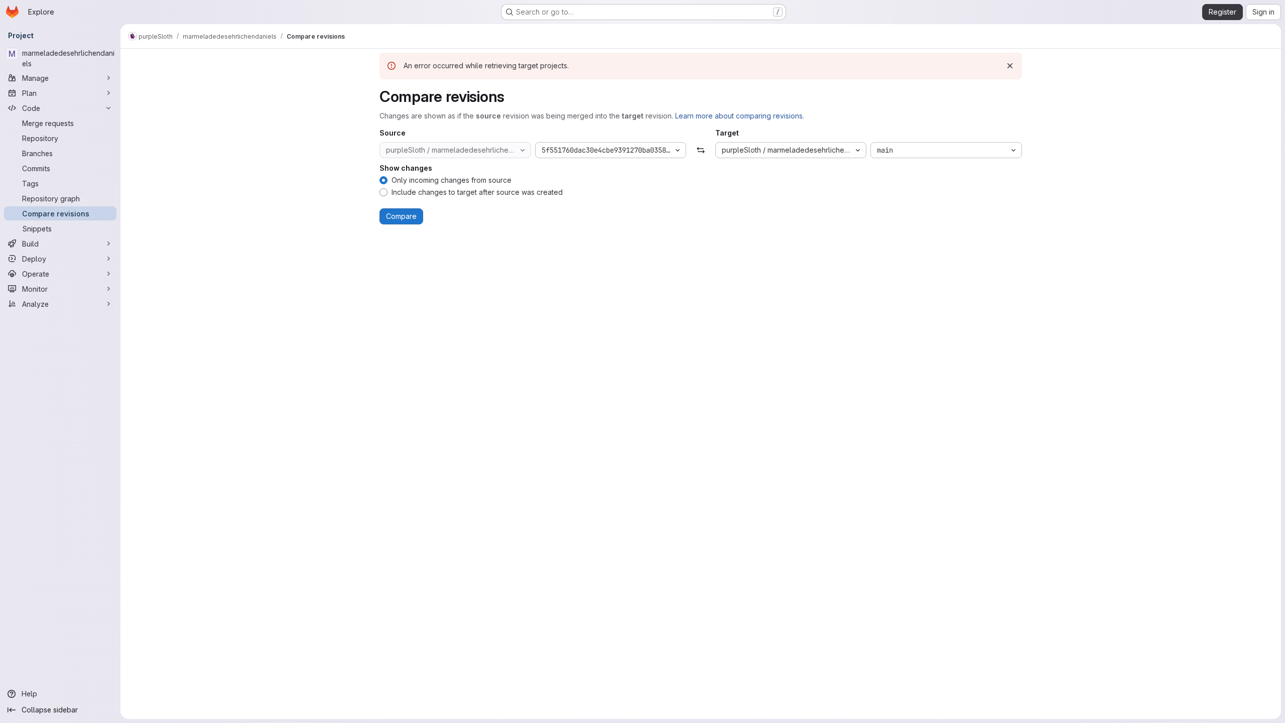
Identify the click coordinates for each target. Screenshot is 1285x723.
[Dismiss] (1010, 66)
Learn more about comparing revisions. (739, 115)
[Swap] (700, 150)
